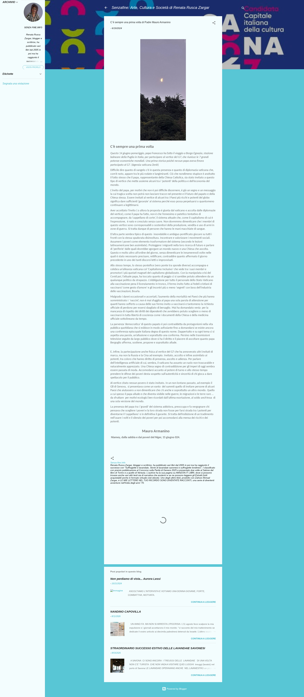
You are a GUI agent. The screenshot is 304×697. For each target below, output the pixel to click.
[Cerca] (243, 8)
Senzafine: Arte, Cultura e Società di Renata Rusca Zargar (160, 7)
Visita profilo (33, 67)
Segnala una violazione (16, 83)
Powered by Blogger (176, 688)
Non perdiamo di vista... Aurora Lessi (135, 578)
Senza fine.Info (33, 27)
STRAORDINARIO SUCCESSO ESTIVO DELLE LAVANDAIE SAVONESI (157, 648)
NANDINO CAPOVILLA (125, 611)
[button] (214, 23)
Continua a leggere (203, 602)
